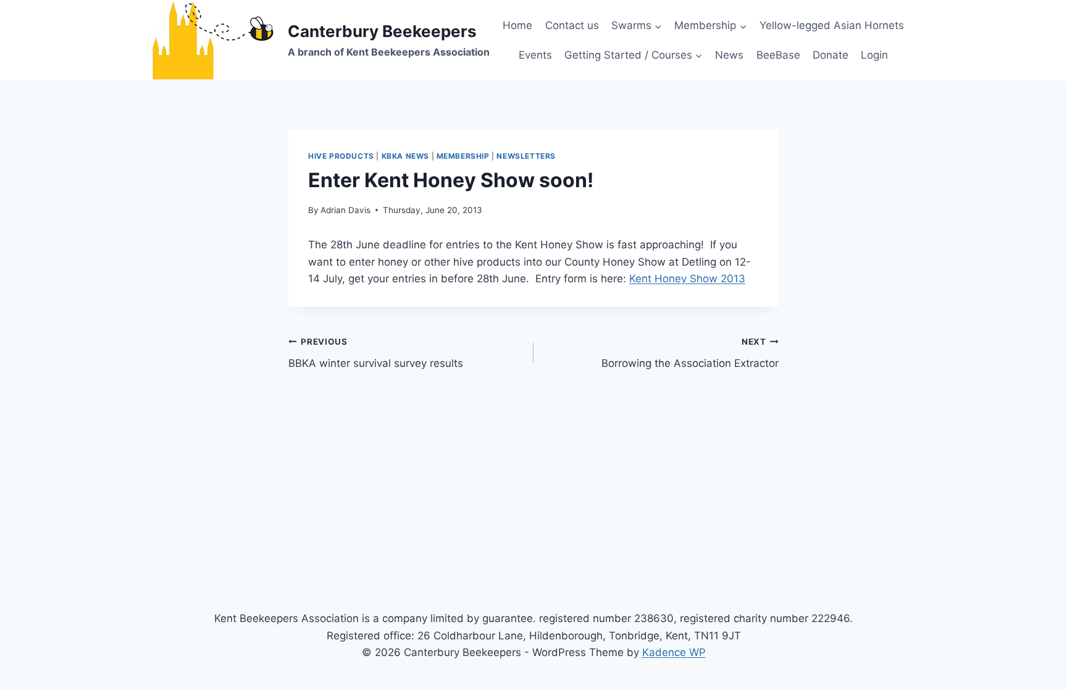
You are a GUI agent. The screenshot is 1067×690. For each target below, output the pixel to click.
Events (535, 55)
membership (463, 156)
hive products (341, 156)
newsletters (526, 156)
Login (874, 55)
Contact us (572, 25)
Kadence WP (674, 652)
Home (517, 25)
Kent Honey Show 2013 (687, 278)
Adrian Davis (345, 210)
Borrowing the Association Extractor (690, 353)
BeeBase (778, 55)
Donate (830, 55)
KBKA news (405, 156)
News (729, 55)
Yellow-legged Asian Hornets (831, 25)
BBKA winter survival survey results (375, 353)
